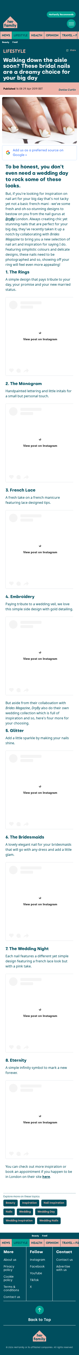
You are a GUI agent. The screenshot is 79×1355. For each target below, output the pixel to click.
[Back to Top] (39, 1310)
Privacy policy (9, 1268)
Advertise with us (63, 1268)
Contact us (12, 1297)
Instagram (37, 1260)
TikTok (34, 1280)
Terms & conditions (11, 1288)
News (6, 35)
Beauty (5, 42)
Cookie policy (9, 1278)
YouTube (36, 1273)
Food (14, 42)
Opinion (52, 35)
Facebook (37, 1266)
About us (10, 1260)
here (46, 1176)
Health (36, 35)
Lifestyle (21, 35)
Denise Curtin (67, 89)
